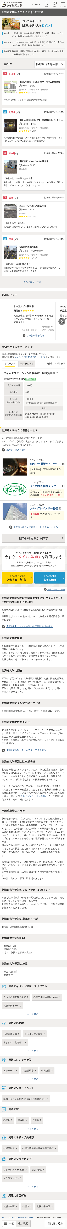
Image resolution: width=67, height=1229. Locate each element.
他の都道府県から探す (33, 538)
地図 (25, 1223)
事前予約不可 (27, 363)
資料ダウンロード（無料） (33, 796)
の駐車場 (25, 1218)
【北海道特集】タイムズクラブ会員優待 (26, 750)
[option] (33, 319)
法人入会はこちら (56, 589)
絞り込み (57, 1223)
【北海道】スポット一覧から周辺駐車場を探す (29, 626)
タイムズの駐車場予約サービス (29, 357)
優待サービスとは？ (16, 450)
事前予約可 (10, 363)
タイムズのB (8, 1218)
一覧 (11, 1223)
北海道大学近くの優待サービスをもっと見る (35, 527)
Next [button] (61, 321)
